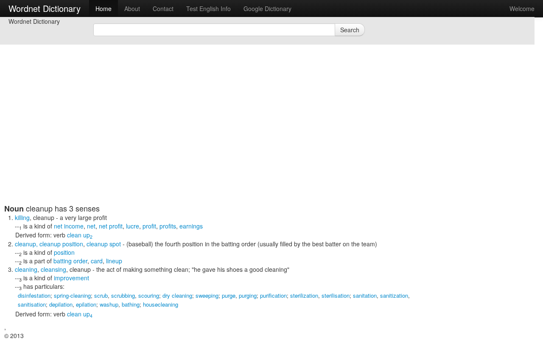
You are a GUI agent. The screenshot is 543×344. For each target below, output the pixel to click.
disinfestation (34, 295)
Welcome (522, 8)
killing (22, 217)
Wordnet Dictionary (44, 8)
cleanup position (61, 244)
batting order (70, 261)
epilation (86, 304)
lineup (114, 261)
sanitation (365, 295)
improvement (71, 278)
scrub (101, 295)
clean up (79, 235)
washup (109, 304)
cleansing (53, 269)
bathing (131, 304)
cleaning (26, 269)
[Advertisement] (210, 144)
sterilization (304, 295)
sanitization (394, 295)
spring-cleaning (72, 295)
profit (149, 226)
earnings (191, 226)
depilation (61, 304)
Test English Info (208, 8)
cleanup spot (104, 244)
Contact (163, 8)
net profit (111, 226)
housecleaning (160, 304)
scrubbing (123, 295)
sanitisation (32, 304)
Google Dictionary (267, 8)
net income (69, 226)
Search (349, 29)
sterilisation (336, 295)
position (64, 252)
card (97, 261)
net (91, 226)
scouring (148, 295)
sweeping (207, 295)
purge (228, 295)
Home (103, 8)
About (132, 8)
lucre (132, 226)
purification (273, 295)
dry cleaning (177, 295)
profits (168, 226)
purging (248, 295)
